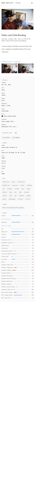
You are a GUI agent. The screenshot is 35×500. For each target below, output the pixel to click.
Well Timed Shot (6, 297)
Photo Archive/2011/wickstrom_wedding (14, 40)
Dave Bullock (11, 3)
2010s (3, 95)
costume (17, 188)
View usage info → (8, 121)
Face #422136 (6, 137)
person (4, 199)
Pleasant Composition (7, 267)
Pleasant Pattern (6, 273)
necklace (21, 195)
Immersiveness (5, 245)
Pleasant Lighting (6, 270)
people (28, 195)
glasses (5, 192)
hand (11, 192)
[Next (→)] (30, 20)
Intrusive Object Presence (9, 253)
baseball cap (6, 185)
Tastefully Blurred (7, 289)
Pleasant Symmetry (6, 284)
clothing (9, 188)
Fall (3, 100)
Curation (4, 234)
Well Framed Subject (7, 295)
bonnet (22, 185)
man (15, 195)
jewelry (5, 195)
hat (15, 192)
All (2, 228)
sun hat (28, 199)
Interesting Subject (7, 250)
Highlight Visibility (7, 242)
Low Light (4, 259)
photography (12, 199)
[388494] (13, 17)
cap (3, 188)
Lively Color (5, 256)
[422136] (19, 18)
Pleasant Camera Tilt (7, 264)
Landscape (5, 111)
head (20, 192)
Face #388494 (15, 137)
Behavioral (4, 231)
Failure (4, 237)
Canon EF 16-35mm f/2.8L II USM (13, 152)
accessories (6, 181)
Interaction (5, 248)
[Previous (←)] (5, 20)
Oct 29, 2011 (6, 84)
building (29, 185)
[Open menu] (31, 2)
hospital (26, 192)
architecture (21, 181)
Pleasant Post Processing (9, 278)
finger (28, 188)
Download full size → (9, 126)
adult (13, 181)
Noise (3, 262)
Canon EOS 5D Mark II (9, 147)
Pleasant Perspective (7, 275)
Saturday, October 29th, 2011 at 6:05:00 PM (16, 39)
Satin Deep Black (10, 116)
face (23, 188)
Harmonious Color (6, 239)
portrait (20, 199)
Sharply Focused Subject (8, 286)
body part (15, 185)
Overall (4, 215)
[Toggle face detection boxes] (16, 133)
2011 (3, 90)
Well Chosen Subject (7, 292)
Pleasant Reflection (7, 281)
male (11, 195)
